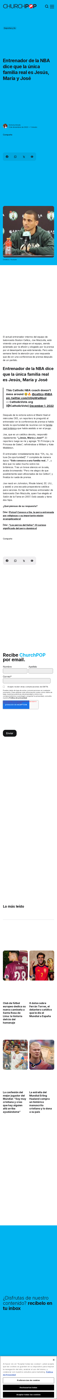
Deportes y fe (9, 28)
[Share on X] (24, 156)
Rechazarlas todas (28, 1387)
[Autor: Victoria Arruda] (5, 126)
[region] (28, 1377)
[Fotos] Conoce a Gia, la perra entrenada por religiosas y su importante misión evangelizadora (28, 515)
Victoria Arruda (14, 125)
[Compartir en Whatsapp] (15, 156)
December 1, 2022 (42, 405)
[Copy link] (32, 156)
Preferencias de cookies (28, 1380)
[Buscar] (47, 6)
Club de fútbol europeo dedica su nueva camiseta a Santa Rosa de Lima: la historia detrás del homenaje (14, 1013)
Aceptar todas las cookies (28, 1394)
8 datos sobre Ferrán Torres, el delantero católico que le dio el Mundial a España (40, 1010)
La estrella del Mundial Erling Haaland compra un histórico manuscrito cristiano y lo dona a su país (40, 1102)
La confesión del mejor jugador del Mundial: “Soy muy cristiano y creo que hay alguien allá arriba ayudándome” (14, 1102)
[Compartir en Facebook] (7, 156)
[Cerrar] (54, 1360)
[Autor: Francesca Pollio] (33, 976)
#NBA (48, 394)
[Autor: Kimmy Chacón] (33, 1066)
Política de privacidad (18, 698)
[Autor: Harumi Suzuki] (7, 976)
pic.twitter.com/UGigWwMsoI (26, 398)
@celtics (38, 394)
